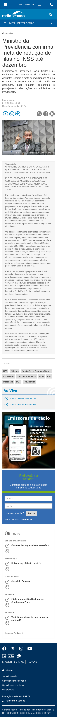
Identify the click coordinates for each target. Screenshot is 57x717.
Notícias (8, 594)
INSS (41, 376)
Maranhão (8, 382)
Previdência (29, 382)
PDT (18, 382)
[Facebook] (5, 648)
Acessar (32, 513)
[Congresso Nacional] (11, 656)
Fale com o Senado (15, 700)
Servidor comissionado (14, 680)
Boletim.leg (10, 558)
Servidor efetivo (10, 676)
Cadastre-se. (26, 519)
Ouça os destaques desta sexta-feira (30, 545)
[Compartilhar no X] (52, 113)
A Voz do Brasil (12, 576)
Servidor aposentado (13, 685)
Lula (49, 376)
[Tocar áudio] (5, 114)
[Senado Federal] (28, 4)
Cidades (15, 371)
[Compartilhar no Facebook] (45, 114)
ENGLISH (7, 662)
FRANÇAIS (32, 662)
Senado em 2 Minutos (15, 540)
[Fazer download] (18, 114)
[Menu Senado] (5, 4)
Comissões (8, 376)
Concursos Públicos (26, 376)
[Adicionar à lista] (11, 114)
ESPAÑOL (19, 662)
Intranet (9, 670)
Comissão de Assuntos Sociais (36, 371)
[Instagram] (21, 648)
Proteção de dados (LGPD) (16, 696)
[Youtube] (28, 648)
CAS (5, 371)
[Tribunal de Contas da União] (18, 656)
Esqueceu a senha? (14, 513)
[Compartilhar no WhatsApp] (39, 114)
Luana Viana (8, 100)
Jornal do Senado (20, 581)
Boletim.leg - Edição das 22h (26, 563)
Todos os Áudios (13, 633)
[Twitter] (13, 648)
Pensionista (8, 689)
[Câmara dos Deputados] (4, 656)
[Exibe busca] (51, 14)
